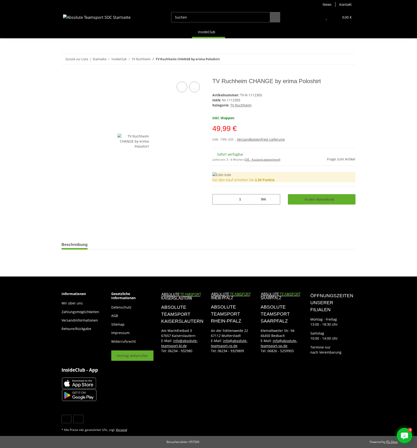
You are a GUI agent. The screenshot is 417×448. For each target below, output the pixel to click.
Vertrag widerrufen (132, 355)
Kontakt (345, 4)
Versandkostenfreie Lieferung (261, 139)
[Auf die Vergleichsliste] (182, 87)
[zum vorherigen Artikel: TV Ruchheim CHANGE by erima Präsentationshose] (340, 59)
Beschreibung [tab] (75, 245)
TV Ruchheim (240, 105)
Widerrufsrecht (123, 341)
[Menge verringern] (218, 199)
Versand (121, 430)
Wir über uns (72, 303)
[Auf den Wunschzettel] (194, 87)
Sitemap (118, 324)
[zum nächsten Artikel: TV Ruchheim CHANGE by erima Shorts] (350, 59)
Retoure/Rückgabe (76, 328)
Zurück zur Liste (76, 59)
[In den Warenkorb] (65, 75)
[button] (317, 17)
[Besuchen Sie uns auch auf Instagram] (78, 419)
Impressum (120, 332)
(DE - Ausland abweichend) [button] (262, 160)
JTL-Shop (392, 442)
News (327, 4)
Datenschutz (121, 307)
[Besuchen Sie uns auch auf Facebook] (66, 419)
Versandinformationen (80, 320)
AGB (114, 315)
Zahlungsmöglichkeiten (80, 312)
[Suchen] (275, 17)
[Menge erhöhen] (275, 199)
